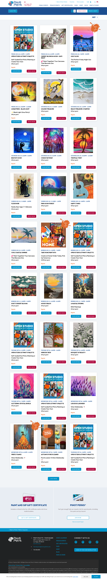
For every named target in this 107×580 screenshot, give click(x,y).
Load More (53, 478)
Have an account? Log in (78, 521)
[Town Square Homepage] (15, 3)
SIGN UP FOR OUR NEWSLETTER (86, 550)
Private (93, 11)
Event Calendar (61, 538)
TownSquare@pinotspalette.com (41, 546)
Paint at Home (94, 5)
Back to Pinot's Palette (62, 1)
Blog (86, 5)
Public (82, 11)
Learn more (75, 576)
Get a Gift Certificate (28, 517)
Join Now (78, 517)
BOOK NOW (31, 71)
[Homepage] (19, 539)
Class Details (16, 71)
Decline (86, 576)
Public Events (43, 5)
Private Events (55, 5)
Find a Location (80, 1)
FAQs (76, 5)
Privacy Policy (19, 565)
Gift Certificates (67, 5)
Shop (81, 5)
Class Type (13, 11)
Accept (96, 576)
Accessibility (27, 565)
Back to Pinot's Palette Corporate (19, 530)
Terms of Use (11, 565)
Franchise (72, 1)
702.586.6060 (36, 550)
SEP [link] (94, 17)
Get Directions (37, 543)
